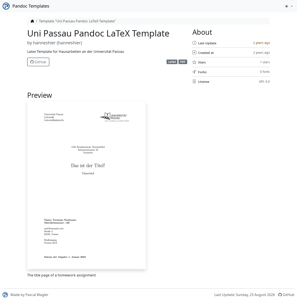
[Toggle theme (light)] (288, 6)
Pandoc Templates (30, 6)
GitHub (40, 62)
